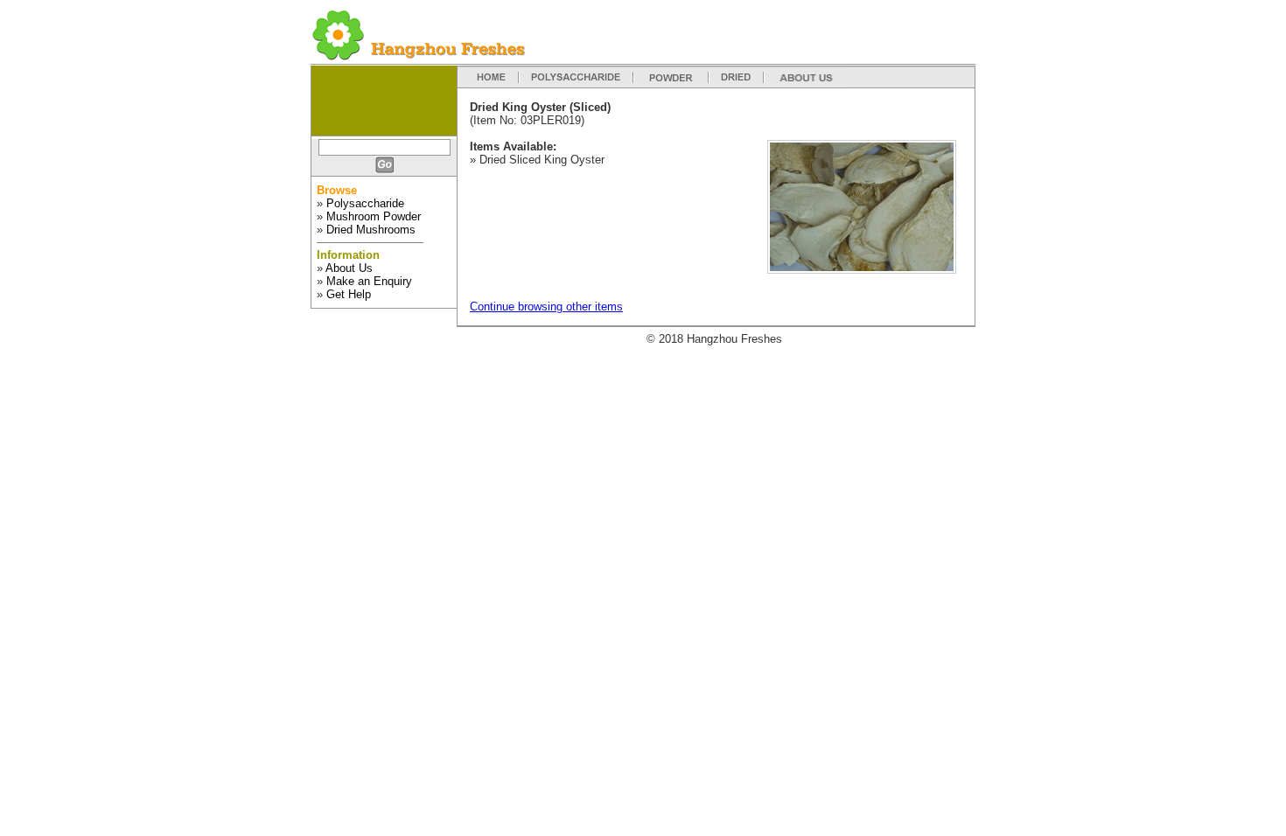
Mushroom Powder (373, 216)
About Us (349, 268)
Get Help (348, 294)
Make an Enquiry (369, 281)
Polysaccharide (365, 203)
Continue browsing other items (546, 306)
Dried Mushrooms (371, 229)
